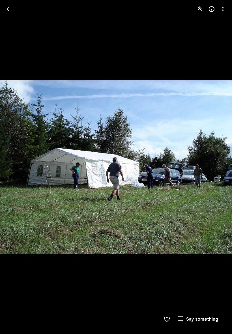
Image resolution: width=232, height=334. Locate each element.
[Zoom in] (200, 9)
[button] (16, 167)
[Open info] (211, 9)
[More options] (223, 9)
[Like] (167, 319)
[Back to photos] (9, 9)
